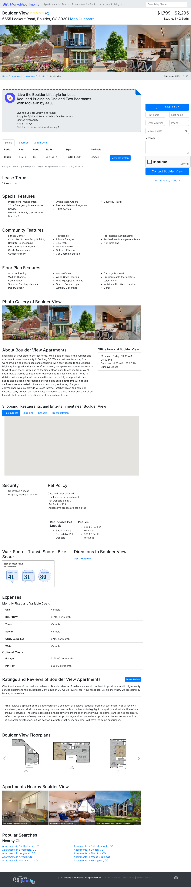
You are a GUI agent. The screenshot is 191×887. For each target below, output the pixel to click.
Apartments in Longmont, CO (18, 853)
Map (74, 19)
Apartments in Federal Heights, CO (93, 846)
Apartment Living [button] (110, 4)
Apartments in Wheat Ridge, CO (92, 856)
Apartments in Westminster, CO (20, 860)
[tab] (8, 142)
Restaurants (11, 412)
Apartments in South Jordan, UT (20, 846)
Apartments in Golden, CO (89, 849)
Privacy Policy (128, 878)
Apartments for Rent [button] (55, 4)
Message (150, 137)
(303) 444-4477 (167, 107)
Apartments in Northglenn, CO (91, 860)
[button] (72, 443)
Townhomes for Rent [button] (84, 4)
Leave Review (133, 679)
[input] (164, 131)
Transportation (60, 412)
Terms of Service (143, 878)
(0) (47, 13)
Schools (42, 412)
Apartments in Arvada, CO (17, 856)
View (120, 157)
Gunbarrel (87, 19)
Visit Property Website (167, 180)
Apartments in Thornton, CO (90, 853)
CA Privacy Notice (112, 878)
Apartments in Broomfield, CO (19, 849)
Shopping (28, 412)
